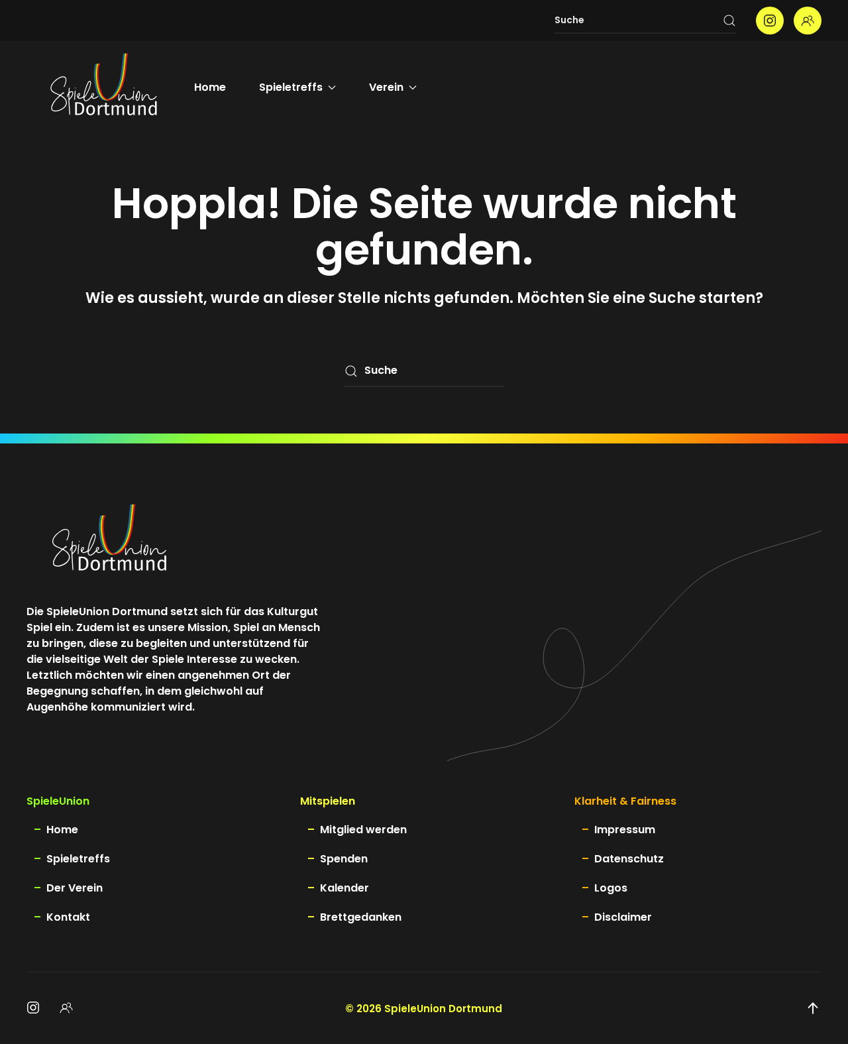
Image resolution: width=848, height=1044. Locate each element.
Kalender (344, 888)
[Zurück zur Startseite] (103, 87)
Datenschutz (629, 858)
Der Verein (74, 888)
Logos (610, 888)
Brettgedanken (360, 917)
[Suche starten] (729, 20)
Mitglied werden (363, 829)
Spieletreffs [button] (291, 87)
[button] (813, 1008)
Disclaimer (623, 917)
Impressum (624, 829)
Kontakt (68, 917)
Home (210, 87)
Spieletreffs (78, 858)
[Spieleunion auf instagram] (770, 20)
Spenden (344, 858)
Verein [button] (386, 87)
